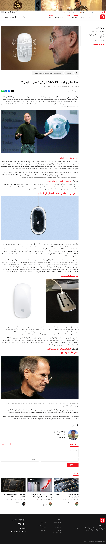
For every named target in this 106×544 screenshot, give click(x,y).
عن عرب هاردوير (57, 522)
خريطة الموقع (58, 527)
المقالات (69, 73)
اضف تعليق (73, 465)
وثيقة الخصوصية (42, 525)
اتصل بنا (59, 525)
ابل (73, 425)
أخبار (96, 17)
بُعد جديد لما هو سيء (98, 40)
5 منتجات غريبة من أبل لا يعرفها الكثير (59, 349)
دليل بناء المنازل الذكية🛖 (84, 12)
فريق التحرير (43, 522)
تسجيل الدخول (8, 17)
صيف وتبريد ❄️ (74, 12)
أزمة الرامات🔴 (66, 12)
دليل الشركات (43, 527)
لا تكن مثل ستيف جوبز (98, 44)
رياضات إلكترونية (59, 17)
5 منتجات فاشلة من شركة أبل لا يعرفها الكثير (56, 181)
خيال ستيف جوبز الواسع (98, 31)
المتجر (50, 17)
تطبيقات (74, 17)
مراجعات (82, 17)
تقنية (76, 78)
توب (68, 17)
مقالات (90, 17)
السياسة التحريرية (57, 533)
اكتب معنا (43, 530)
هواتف (59, 530)
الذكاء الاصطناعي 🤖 (96, 12)
